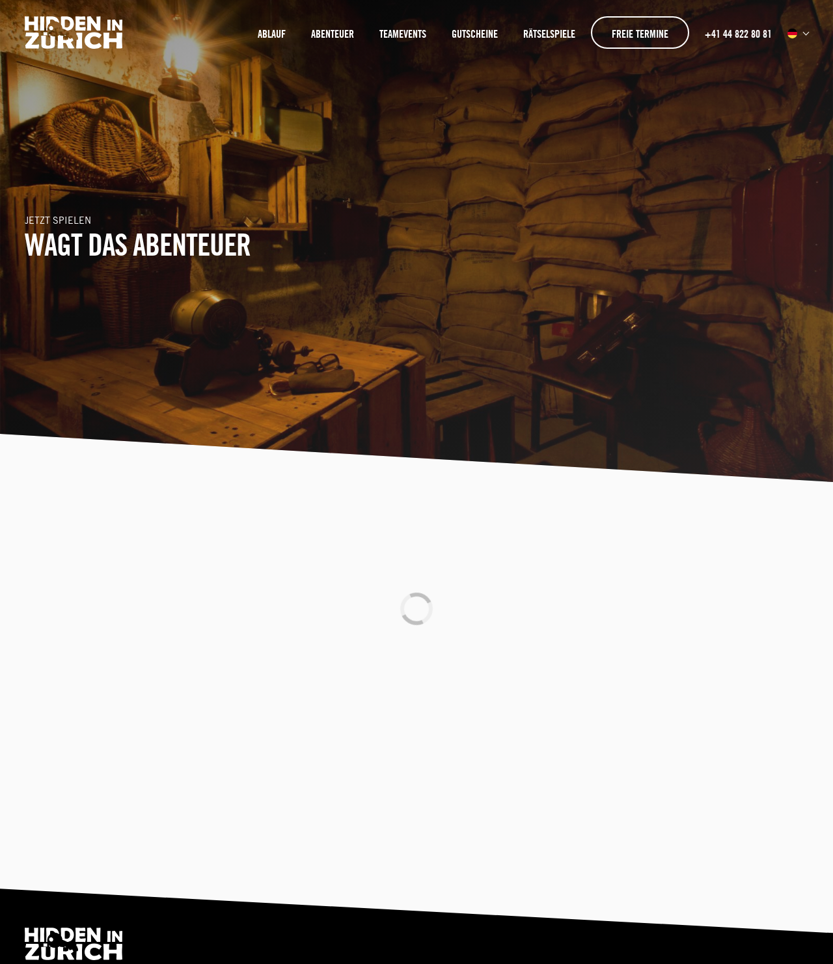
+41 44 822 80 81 (738, 34)
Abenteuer (332, 34)
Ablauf (272, 34)
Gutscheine (475, 34)
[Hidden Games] (75, 43)
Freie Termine (640, 33)
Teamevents (402, 34)
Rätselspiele (549, 34)
